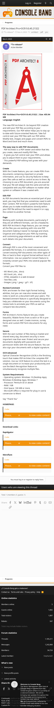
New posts (8, 667)
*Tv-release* (9, 32)
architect (34, 32)
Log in (15, 415)
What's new (7, 663)
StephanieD (48, 656)
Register (25, 415)
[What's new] (45, 3)
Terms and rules (17, 592)
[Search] (50, 3)
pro (46, 32)
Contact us (5, 592)
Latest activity (10, 679)
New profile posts (11, 673)
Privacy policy (30, 592)
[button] (4, 3)
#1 (50, 39)
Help (38, 592)
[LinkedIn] (25, 502)
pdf (41, 32)
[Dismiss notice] (49, 682)
